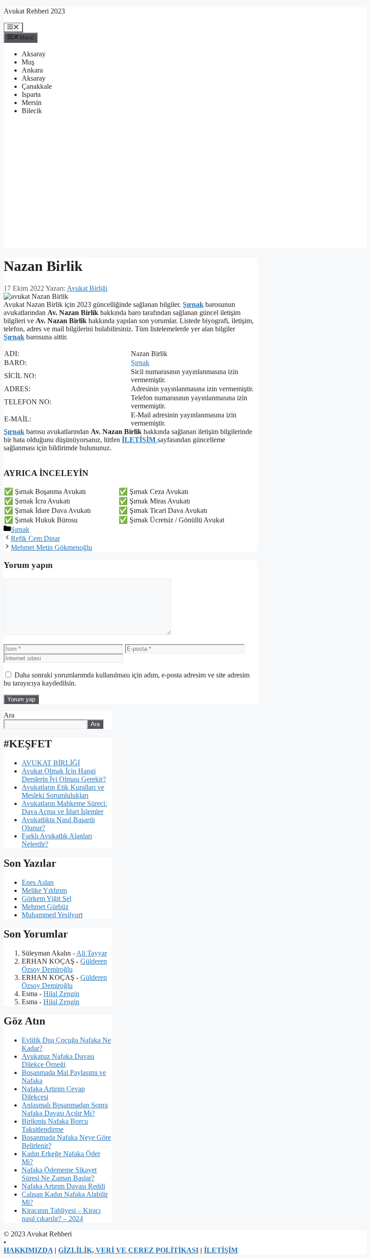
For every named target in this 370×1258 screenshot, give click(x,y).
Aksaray (34, 54)
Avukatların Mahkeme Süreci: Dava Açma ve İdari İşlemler (64, 807)
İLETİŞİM (139, 440)
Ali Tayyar (91, 953)
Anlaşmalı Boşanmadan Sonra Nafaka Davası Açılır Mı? (65, 1109)
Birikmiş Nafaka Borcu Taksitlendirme (55, 1125)
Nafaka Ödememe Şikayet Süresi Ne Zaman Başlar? (59, 1174)
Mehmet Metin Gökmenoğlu (51, 547)
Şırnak (193, 304)
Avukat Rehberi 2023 (34, 11)
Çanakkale (37, 86)
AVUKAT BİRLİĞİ (51, 763)
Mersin (32, 102)
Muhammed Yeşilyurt (52, 915)
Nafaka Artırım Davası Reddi (63, 1186)
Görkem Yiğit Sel (46, 898)
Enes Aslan (38, 882)
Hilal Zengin (61, 993)
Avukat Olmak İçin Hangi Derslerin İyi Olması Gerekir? (64, 775)
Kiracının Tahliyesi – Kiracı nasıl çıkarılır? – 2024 (61, 1214)
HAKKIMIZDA (28, 1250)
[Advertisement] (185, 185)
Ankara (32, 70)
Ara (9, 715)
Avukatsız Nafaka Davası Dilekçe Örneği (58, 1060)
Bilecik (32, 110)
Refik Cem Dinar (35, 538)
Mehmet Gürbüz (45, 906)
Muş (28, 62)
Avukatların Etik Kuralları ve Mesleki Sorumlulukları (63, 791)
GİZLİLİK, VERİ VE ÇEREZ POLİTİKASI (128, 1250)
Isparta (31, 94)
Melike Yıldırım (44, 890)
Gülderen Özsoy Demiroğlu (64, 965)
